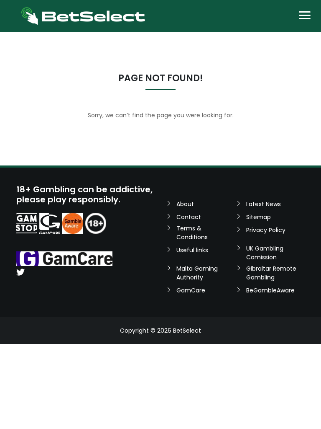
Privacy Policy (265, 230)
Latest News (263, 204)
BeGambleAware (270, 290)
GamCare (190, 290)
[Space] (26, 223)
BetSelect (187, 330)
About (185, 204)
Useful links (192, 250)
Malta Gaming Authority (197, 273)
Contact (188, 217)
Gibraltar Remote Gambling (271, 273)
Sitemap (258, 217)
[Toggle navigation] (304, 16)
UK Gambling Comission (264, 252)
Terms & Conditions (192, 232)
